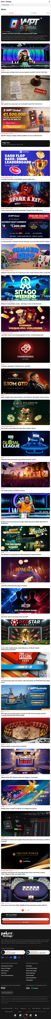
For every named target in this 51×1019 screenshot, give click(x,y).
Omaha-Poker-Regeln (31, 970)
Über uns (16, 1008)
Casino (30, 1017)
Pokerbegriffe (29, 980)
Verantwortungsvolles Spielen (7, 1008)
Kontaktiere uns (23, 1008)
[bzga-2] (3, 988)
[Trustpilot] (34, 988)
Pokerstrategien (30, 975)
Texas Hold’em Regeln (31, 968)
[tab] (33, 13)
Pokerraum (20, 1017)
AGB (29, 1008)
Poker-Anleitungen (30, 973)
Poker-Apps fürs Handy (7, 966)
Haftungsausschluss (9, 1011)
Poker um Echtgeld (5, 968)
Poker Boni (3, 973)
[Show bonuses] (25, 1016)
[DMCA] (28, 988)
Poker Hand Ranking (31, 977)
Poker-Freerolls (5, 970)
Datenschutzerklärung (36, 1008)
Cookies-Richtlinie (46, 1008)
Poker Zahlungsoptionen (7, 975)
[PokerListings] (6, 2)
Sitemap (19, 1011)
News (15, 1017)
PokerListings (5, 5)
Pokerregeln (29, 966)
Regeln (36, 1017)
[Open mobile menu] (49, 1)
